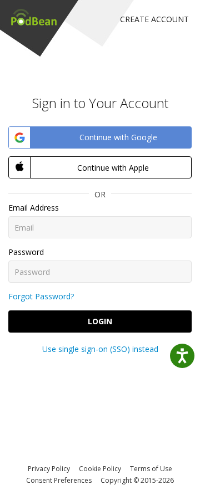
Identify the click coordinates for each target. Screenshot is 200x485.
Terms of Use (151, 468)
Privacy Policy (49, 468)
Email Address (33, 207)
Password (26, 252)
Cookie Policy (100, 468)
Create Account (154, 19)
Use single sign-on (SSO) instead (100, 349)
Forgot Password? (41, 296)
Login (100, 321)
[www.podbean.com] (34, 17)
